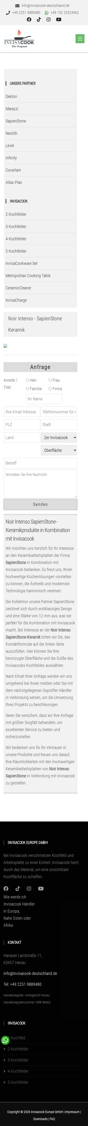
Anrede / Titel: (10, 384)
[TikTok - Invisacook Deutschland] (39, 20)
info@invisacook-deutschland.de (30, 973)
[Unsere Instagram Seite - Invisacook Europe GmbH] (49, 20)
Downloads (40, 1119)
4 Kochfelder (16, 238)
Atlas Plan (14, 182)
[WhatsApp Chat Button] (5, 1039)
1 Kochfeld (16, 1037)
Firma (57, 388)
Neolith (11, 133)
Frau (56, 380)
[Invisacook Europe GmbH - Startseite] (19, 39)
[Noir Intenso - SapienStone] (5, 346)
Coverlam (13, 170)
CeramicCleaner (18, 287)
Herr (33, 380)
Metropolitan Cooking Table (28, 275)
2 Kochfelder (16, 214)
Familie (35, 388)
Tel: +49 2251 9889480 (23, 984)
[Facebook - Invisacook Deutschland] (30, 20)
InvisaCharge (16, 300)
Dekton (11, 96)
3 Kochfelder (16, 226)
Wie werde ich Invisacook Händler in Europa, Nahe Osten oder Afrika (19, 911)
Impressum (72, 1112)
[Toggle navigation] (80, 38)
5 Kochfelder (16, 251)
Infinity (11, 157)
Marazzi (12, 108)
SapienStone (16, 121)
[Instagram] (5, 888)
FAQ (52, 1119)
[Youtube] (41, 888)
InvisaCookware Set (22, 263)
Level (10, 145)
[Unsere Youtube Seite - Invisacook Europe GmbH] (59, 20)
